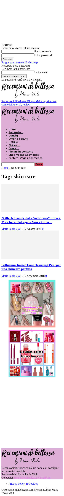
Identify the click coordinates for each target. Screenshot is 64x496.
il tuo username (42, 51)
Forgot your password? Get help (19, 62)
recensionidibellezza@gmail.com (32, 477)
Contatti (14, 148)
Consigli (14, 135)
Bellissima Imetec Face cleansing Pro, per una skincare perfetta (31, 267)
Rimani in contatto (21, 151)
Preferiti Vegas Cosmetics (25, 158)
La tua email (41, 72)
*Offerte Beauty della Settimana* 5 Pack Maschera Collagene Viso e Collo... (31, 220)
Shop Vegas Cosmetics (24, 154)
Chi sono (14, 145)
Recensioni (16, 132)
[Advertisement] (32, 412)
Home (12, 129)
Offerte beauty (18, 138)
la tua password (43, 55)
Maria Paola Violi (11, 228)
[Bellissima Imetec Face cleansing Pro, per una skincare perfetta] (30, 258)
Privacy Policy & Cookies (23, 483)
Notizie (13, 142)
